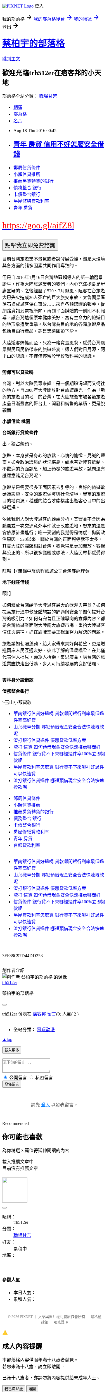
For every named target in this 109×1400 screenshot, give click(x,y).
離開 (32, 1389)
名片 (17, 120)
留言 (51, 1014)
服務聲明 (61, 1322)
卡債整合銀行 (26, 194)
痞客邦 (39, 1014)
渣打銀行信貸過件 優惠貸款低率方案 (49, 740)
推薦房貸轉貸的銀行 (33, 181)
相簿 (17, 107)
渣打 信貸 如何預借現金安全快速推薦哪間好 (57, 747)
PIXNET (26, 1317)
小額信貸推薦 (26, 174)
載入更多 (11, 1050)
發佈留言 (11, 1084)
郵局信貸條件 (26, 167)
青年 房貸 (22, 208)
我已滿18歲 (13, 1389)
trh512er (9, 982)
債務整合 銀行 (27, 187)
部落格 (20, 114)
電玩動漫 (46, 1029)
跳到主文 (11, 58)
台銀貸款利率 (26, 845)
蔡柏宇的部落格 (33, 43)
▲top (7, 1039)
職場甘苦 (48, 96)
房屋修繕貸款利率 (31, 201)
